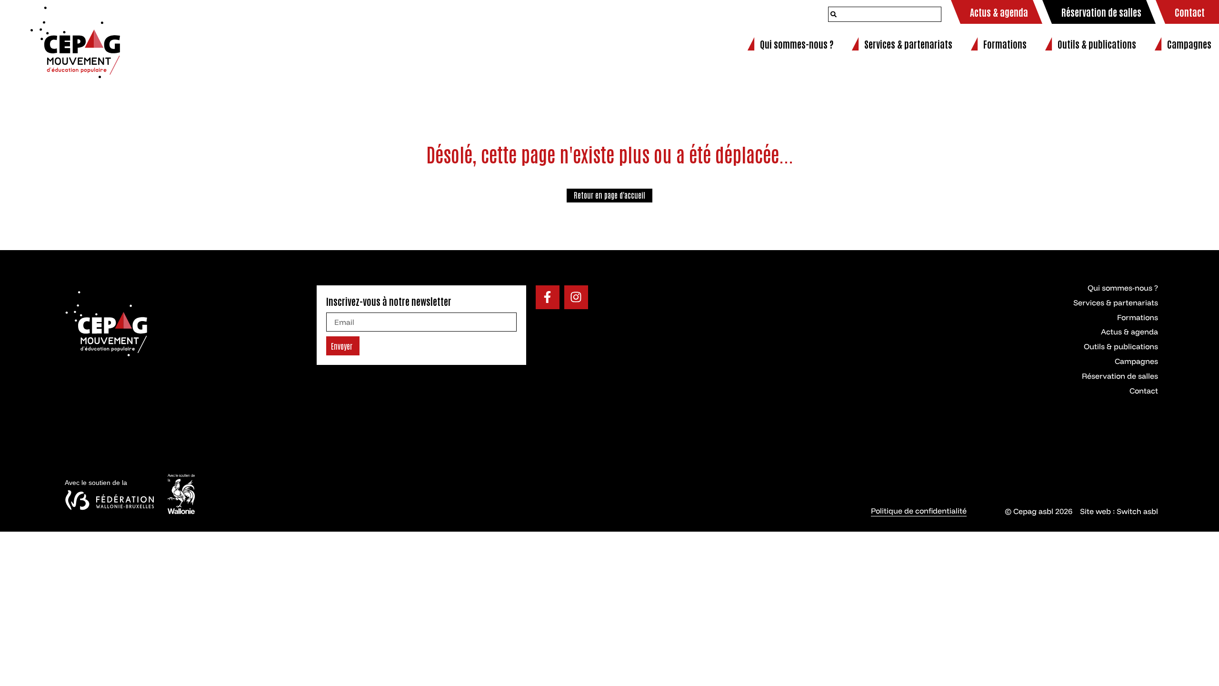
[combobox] (884, 14)
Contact (1143, 390)
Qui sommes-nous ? (1123, 288)
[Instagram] (576, 297)
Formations (1137, 317)
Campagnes (1136, 361)
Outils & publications (1121, 346)
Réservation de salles (1120, 376)
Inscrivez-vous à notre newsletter (388, 301)
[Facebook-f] (548, 297)
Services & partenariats (1115, 302)
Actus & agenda (1129, 331)
